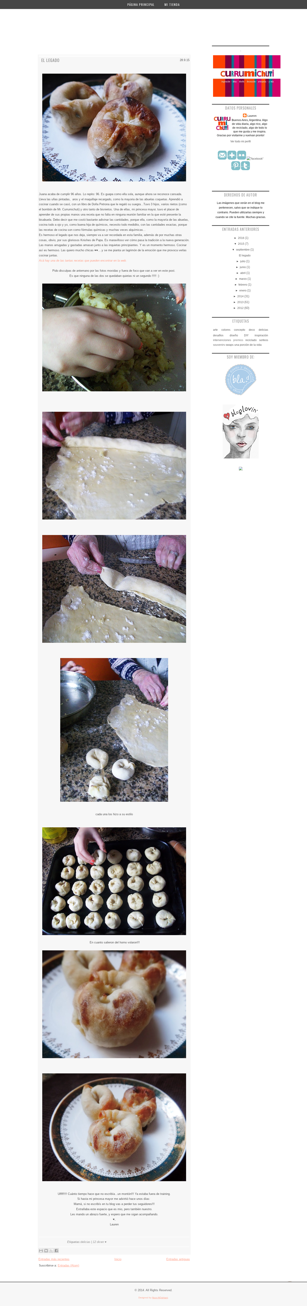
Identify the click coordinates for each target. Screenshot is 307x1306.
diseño (234, 335)
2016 (241, 238)
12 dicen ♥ (100, 1242)
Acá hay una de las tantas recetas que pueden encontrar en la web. (83, 260)
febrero (243, 284)
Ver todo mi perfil (240, 141)
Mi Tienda (172, 4)
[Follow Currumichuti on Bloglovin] (241, 457)
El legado (50, 60)
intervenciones (222, 340)
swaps (230, 344)
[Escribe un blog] (46, 1250)
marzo (243, 278)
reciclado (251, 340)
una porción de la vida (248, 344)
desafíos (218, 335)
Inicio (117, 1259)
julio (243, 261)
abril (243, 273)
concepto (239, 329)
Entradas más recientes (53, 1259)
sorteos (263, 340)
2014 (240, 296)
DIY (246, 335)
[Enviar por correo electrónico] (41, 1250)
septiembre (243, 249)
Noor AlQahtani (160, 1297)
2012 (240, 308)
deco (252, 329)
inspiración (261, 335)
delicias (85, 1242)
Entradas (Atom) (68, 1265)
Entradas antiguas (178, 1259)
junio (243, 267)
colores (225, 329)
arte (215, 329)
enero (243, 290)
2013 (240, 302)
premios (238, 340)
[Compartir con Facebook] (56, 1250)
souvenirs (219, 344)
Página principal (141, 4)
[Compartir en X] (51, 1250)
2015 (241, 243)
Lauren (251, 115)
